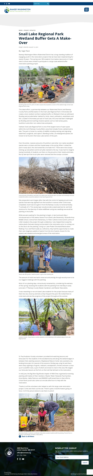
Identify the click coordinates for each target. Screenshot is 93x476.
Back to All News (28, 436)
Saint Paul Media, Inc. (83, 474)
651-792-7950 (21, 455)
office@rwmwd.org (24, 453)
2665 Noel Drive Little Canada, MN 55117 (26, 449)
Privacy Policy (7, 472)
